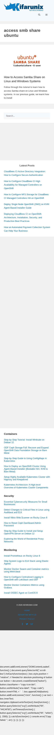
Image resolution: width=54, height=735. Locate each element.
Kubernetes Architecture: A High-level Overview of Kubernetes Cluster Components (26, 486)
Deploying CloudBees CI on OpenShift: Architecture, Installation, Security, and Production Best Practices (23, 217)
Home (27, 610)
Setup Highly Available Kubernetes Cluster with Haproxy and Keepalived (27, 478)
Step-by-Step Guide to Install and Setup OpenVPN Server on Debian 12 (23, 532)
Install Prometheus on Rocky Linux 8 (22, 556)
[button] (39, 15)
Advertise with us (27, 615)
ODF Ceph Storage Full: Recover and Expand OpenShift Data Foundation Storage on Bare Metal (26, 450)
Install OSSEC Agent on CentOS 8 (20, 593)
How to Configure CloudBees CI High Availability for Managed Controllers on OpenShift (23, 185)
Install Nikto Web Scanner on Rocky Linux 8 (25, 517)
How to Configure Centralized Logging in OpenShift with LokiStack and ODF (23, 578)
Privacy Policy (27, 619)
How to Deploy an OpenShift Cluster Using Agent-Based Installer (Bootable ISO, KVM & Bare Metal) (26, 469)
